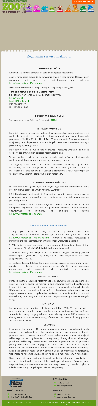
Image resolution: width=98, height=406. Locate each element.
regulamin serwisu (63, 383)
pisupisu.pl (19, 402)
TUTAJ (54, 120)
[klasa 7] (83, 8)
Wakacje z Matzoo (63, 394)
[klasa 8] (91, 8)
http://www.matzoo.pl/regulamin (25, 83)
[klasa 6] (75, 8)
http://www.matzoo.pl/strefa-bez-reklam (29, 237)
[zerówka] (29, 8)
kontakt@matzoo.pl (19, 101)
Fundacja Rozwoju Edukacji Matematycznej (73, 402)
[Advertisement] (49, 31)
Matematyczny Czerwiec (66, 397)
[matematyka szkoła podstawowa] (12, 7)
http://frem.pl (16, 97)
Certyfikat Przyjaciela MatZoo (21, 397)
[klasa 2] (44, 8)
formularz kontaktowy (19, 394)
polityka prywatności (64, 386)
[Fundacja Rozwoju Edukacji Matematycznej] (13, 382)
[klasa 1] (36, 8)
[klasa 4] (60, 8)
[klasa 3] (52, 8)
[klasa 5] (67, 8)
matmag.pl (28, 402)
